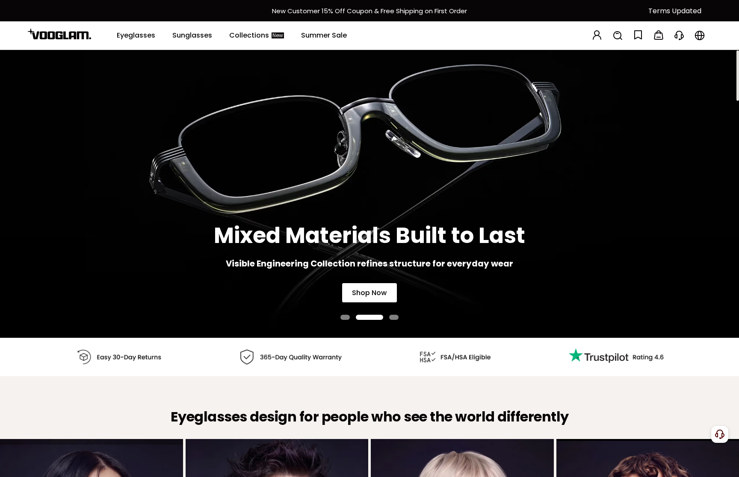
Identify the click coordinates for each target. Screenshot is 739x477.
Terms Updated (674, 11)
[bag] (658, 35)
